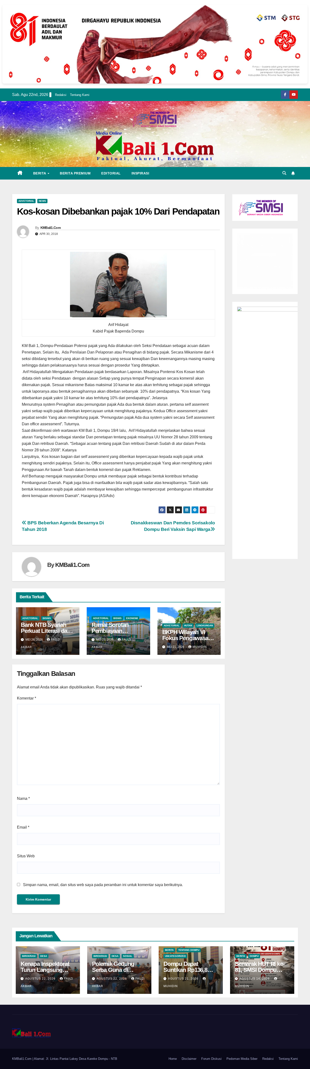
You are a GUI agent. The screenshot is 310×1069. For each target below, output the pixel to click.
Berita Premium (75, 173)
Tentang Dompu (188, 950)
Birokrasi (29, 956)
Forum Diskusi (211, 1059)
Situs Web (26, 856)
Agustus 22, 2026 (40, 978)
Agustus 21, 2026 (183, 978)
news (42, 201)
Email (23, 827)
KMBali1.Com (50, 228)
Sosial (127, 956)
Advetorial (26, 201)
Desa (43, 956)
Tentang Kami (79, 95)
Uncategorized (175, 956)
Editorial (111, 173)
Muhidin (200, 647)
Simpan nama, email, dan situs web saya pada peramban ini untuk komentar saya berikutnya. (103, 885)
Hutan (188, 625)
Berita (40, 173)
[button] (284, 173)
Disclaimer (189, 1059)
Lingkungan (205, 625)
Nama (23, 798)
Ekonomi (132, 618)
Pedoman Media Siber (241, 1059)
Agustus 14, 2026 (255, 978)
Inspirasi (140, 173)
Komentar (26, 698)
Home (173, 1059)
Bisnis (47, 618)
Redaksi (60, 95)
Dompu (254, 956)
